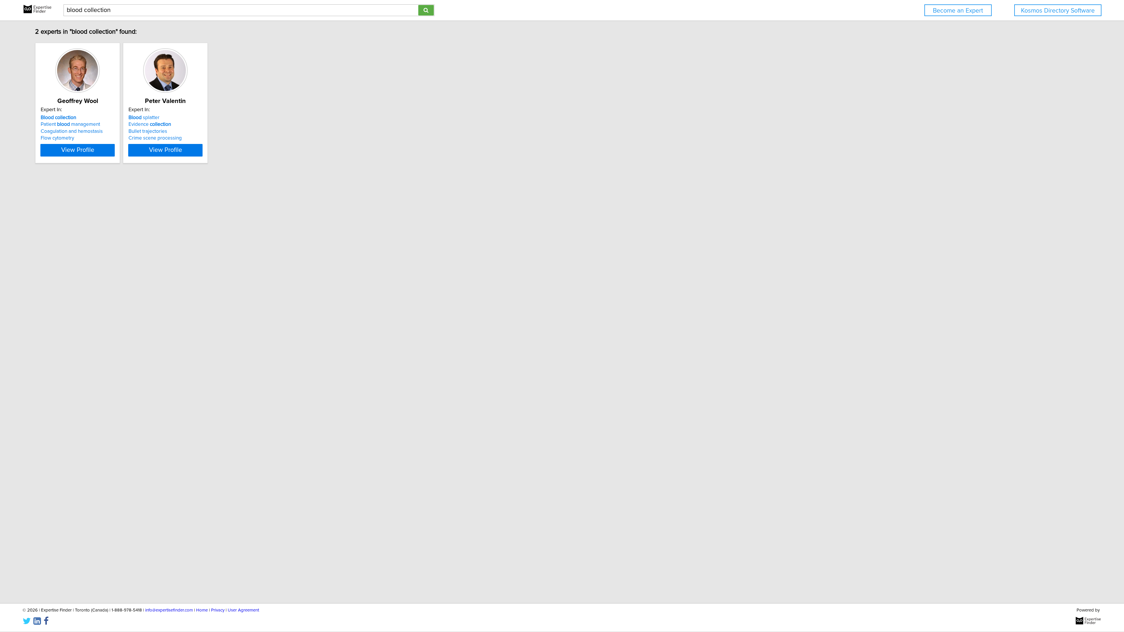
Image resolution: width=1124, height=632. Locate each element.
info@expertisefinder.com (169, 610)
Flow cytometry (57, 138)
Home (202, 610)
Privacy (218, 610)
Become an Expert (958, 11)
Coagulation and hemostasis (72, 131)
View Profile (77, 150)
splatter (144, 117)
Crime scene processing (155, 138)
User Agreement (243, 610)
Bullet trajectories (147, 131)
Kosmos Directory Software (1058, 11)
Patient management (70, 124)
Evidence (149, 124)
